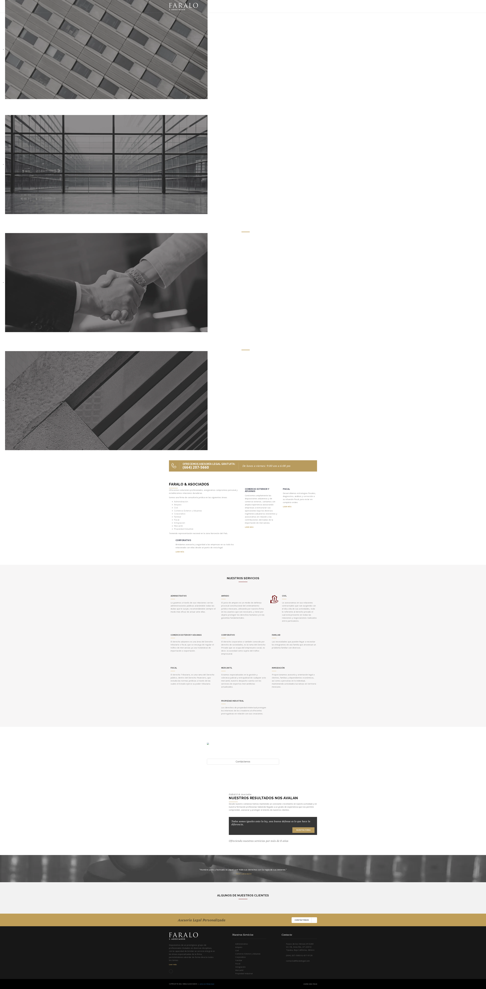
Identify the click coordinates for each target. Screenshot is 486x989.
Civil (237, 950)
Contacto (309, 6)
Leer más (173, 964)
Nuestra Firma (303, 830)
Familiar (238, 960)
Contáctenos (243, 761)
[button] (226, 867)
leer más (180, 552)
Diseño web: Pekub (310, 984)
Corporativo (240, 957)
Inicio (263, 6)
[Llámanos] (174, 467)
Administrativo (241, 944)
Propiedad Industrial (244, 973)
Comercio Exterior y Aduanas (247, 954)
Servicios (294, 6)
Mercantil (239, 970)
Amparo (238, 947)
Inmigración (240, 967)
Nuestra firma (278, 6)
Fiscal (237, 963)
